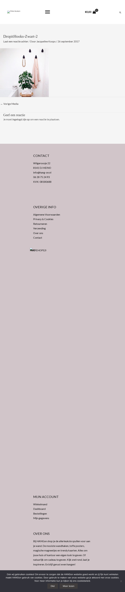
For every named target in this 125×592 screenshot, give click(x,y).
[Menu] (47, 12)
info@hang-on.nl (42, 172)
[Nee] (121, 581)
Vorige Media (9, 103)
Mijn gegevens (41, 518)
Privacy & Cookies (43, 219)
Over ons (38, 233)
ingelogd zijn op (21, 119)
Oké (53, 586)
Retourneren (40, 223)
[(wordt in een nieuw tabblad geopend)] (38, 369)
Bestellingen (40, 513)
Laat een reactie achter (15, 41)
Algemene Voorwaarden (46, 214)
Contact (37, 237)
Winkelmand (40, 504)
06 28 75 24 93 (41, 177)
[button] (62, 195)
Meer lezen (68, 586)
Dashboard (39, 508)
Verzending (39, 228)
